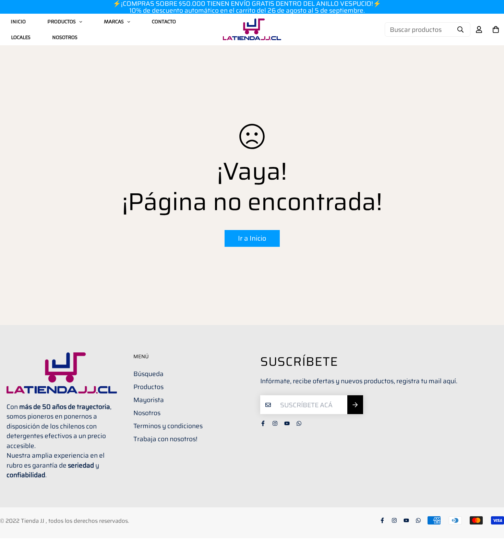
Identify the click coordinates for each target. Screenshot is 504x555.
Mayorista (148, 400)
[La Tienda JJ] (252, 29)
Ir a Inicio (252, 238)
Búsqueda (148, 374)
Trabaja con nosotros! (165, 439)
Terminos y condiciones (168, 426)
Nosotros (146, 413)
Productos (148, 387)
